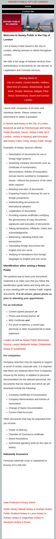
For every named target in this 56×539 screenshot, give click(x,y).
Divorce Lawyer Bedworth (17, 344)
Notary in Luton (28, 513)
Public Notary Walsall (15, 509)
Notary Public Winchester (36, 340)
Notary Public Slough (41, 141)
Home (28, 6)
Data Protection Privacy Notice (19, 502)
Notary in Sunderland (15, 349)
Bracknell (8, 128)
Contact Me (28, 11)
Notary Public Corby (18, 141)
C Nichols (9, 123)
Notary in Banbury (22, 136)
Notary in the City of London (33, 123)
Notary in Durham (35, 509)
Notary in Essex (22, 522)
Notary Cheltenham (41, 344)
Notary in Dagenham (22, 517)
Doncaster (42, 136)
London (7, 340)
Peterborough (32, 128)
